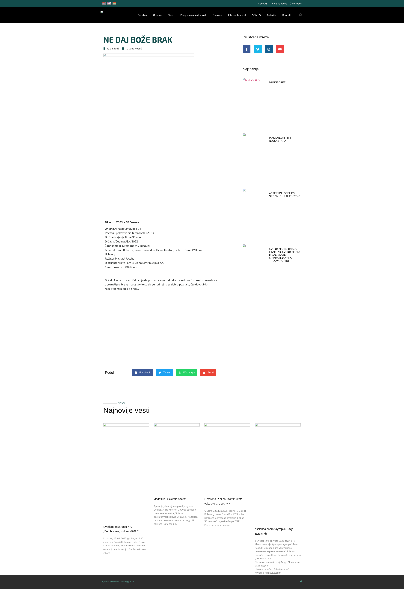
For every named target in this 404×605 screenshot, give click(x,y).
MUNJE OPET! (277, 82)
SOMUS (256, 14)
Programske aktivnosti (193, 14)
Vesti (171, 14)
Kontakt (286, 14)
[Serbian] (104, 3)
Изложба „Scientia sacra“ (170, 499)
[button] (300, 15)
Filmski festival (237, 14)
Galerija (271, 14)
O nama (157, 14)
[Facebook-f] (301, 582)
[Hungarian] (115, 3)
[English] (110, 3)
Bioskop (217, 14)
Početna (142, 14)
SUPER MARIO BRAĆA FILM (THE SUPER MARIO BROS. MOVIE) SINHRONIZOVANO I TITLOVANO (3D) (284, 254)
